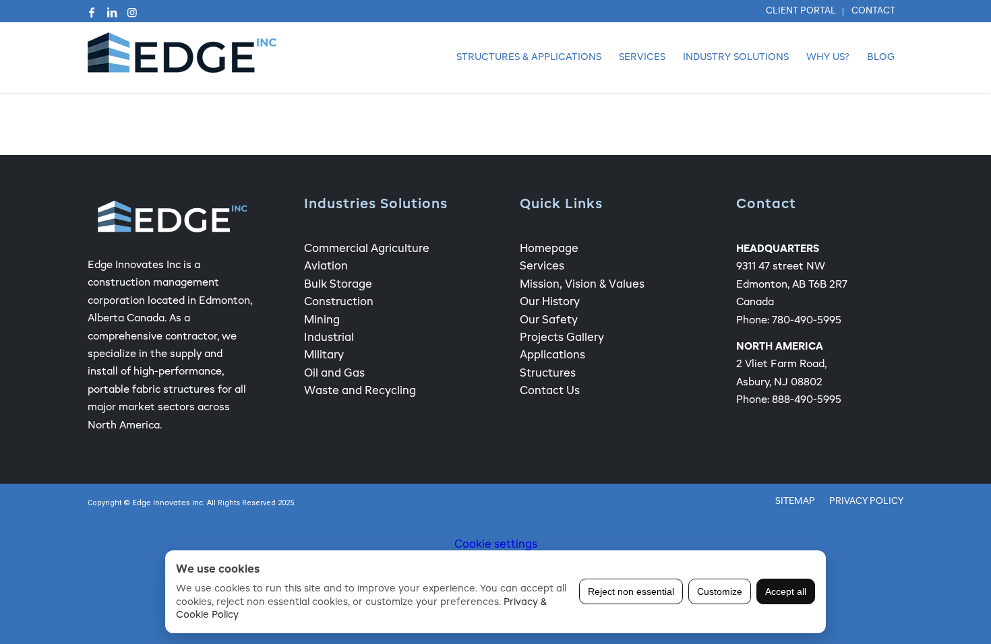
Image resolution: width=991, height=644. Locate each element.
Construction (338, 302)
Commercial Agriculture (366, 249)
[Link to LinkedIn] (112, 12)
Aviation (326, 266)
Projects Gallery (562, 338)
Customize (719, 591)
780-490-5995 (806, 320)
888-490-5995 (806, 400)
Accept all (785, 591)
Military (324, 355)
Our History (550, 302)
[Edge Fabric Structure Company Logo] (182, 57)
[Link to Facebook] (92, 12)
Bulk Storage (338, 285)
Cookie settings (495, 545)
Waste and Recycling (360, 391)
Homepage (549, 249)
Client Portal (801, 11)
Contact (873, 11)
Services (542, 266)
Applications (552, 355)
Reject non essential (631, 591)
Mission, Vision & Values (582, 285)
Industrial (329, 338)
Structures (548, 373)
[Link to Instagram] (132, 12)
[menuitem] (801, 11)
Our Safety (549, 320)
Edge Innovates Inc (167, 503)
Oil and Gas (334, 373)
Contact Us (550, 391)
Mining (322, 320)
